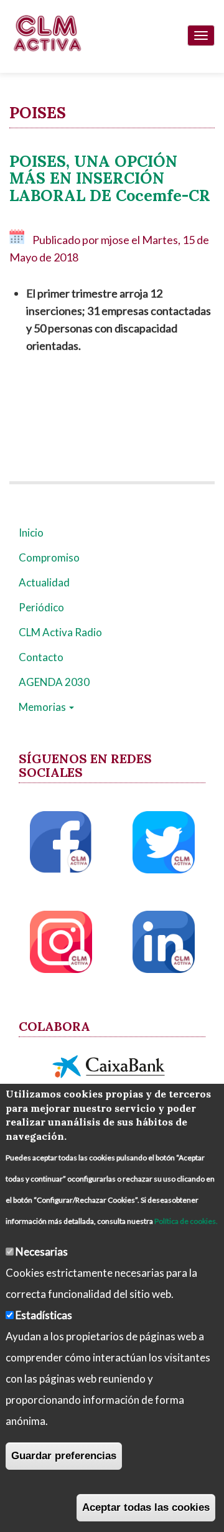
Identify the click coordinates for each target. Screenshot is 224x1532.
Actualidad (44, 582)
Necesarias (42, 1251)
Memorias (43, 706)
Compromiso (49, 557)
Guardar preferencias (63, 1456)
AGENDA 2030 (54, 681)
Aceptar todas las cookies (146, 1507)
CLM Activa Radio (60, 632)
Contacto (41, 657)
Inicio (31, 532)
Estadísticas (44, 1315)
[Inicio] (46, 33)
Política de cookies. (186, 1221)
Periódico (41, 607)
